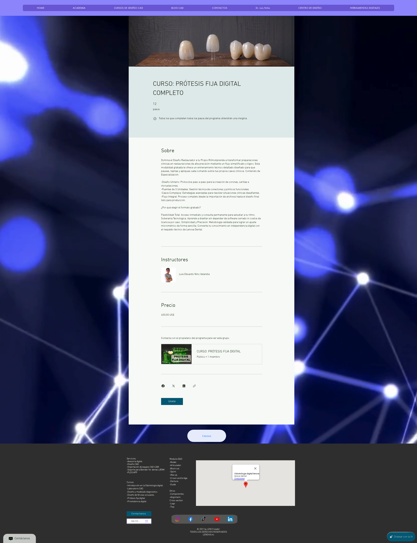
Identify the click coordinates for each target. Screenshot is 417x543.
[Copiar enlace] (194, 386)
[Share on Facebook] (163, 386)
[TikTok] (204, 519)
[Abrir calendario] (146, 521)
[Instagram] (177, 519)
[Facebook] (191, 519)
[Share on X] (173, 386)
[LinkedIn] (230, 519)
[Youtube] (217, 519)
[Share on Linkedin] (184, 386)
